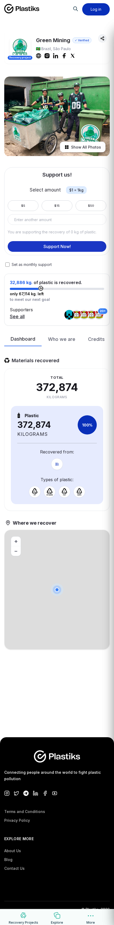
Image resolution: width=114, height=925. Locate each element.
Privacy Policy (17, 820)
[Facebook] (64, 55)
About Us (12, 850)
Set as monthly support (32, 264)
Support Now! (57, 246)
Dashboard (23, 339)
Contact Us (14, 868)
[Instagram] (47, 55)
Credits (96, 339)
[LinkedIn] (55, 55)
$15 (57, 206)
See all (17, 316)
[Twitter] (72, 55)
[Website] (38, 55)
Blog (8, 859)
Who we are (61, 339)
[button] (57, 589)
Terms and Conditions (24, 811)
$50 (91, 206)
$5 (23, 206)
